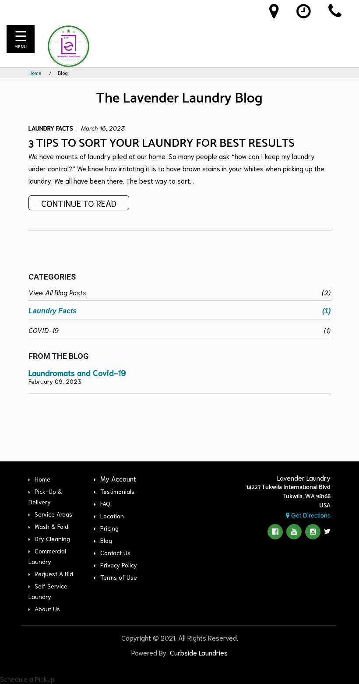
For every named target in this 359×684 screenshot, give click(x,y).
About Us (47, 609)
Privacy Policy (118, 565)
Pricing (109, 528)
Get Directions (310, 515)
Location (112, 516)
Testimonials (117, 491)
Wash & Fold (51, 526)
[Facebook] (275, 531)
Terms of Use (118, 577)
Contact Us (115, 552)
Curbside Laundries (199, 652)
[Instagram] (312, 531)
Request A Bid (54, 574)
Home (34, 72)
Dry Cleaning (52, 538)
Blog (106, 540)
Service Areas (53, 514)
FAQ (105, 503)
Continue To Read (78, 203)
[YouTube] (294, 531)
